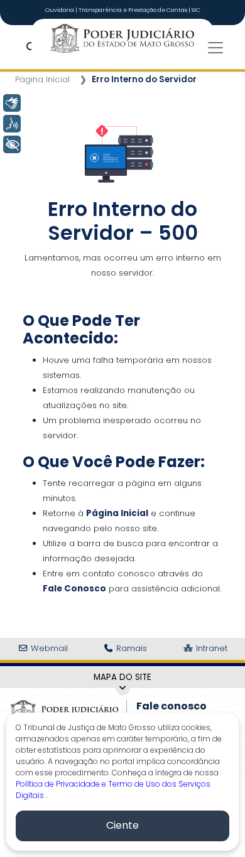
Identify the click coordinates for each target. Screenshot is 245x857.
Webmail (48, 648)
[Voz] (12, 123)
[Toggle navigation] (215, 48)
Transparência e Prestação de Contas (133, 10)
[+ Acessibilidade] (12, 144)
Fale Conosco (74, 589)
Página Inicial (42, 79)
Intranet (210, 648)
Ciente (122, 825)
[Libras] (12, 103)
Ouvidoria (60, 10)
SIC (196, 10)
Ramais (130, 648)
